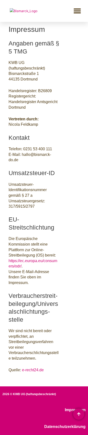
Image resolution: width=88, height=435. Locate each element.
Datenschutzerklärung (65, 427)
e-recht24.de (33, 370)
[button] (77, 11)
